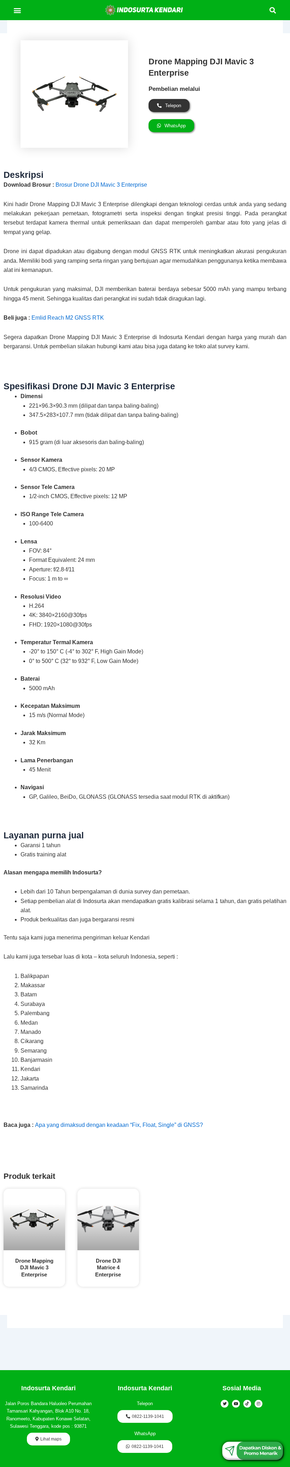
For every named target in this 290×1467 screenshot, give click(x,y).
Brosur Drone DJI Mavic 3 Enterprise (101, 185)
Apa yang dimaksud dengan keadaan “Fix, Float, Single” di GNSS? (119, 1125)
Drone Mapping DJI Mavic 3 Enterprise (34, 1267)
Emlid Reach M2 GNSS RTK (67, 318)
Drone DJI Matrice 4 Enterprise (108, 1267)
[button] (17, 10)
